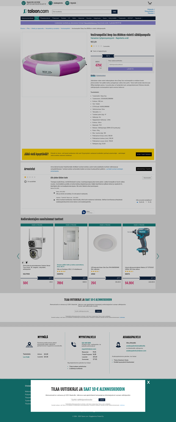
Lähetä (102, 400)
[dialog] (88, 211)
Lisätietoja (122, 405)
